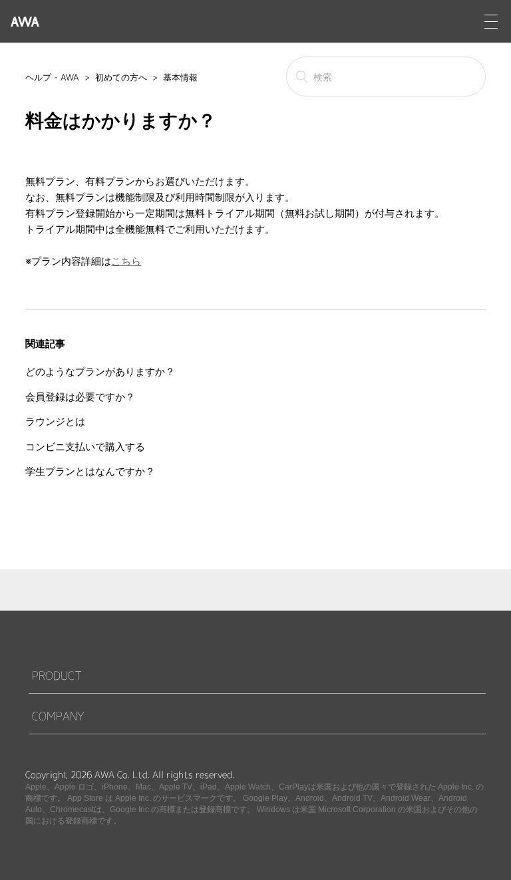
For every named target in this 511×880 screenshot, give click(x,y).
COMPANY (58, 716)
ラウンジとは (55, 421)
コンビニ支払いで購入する (85, 446)
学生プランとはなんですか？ (90, 471)
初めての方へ (121, 77)
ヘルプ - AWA (52, 77)
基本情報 (180, 77)
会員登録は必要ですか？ (80, 396)
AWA (25, 22)
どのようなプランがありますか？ (100, 371)
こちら (126, 261)
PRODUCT (57, 675)
